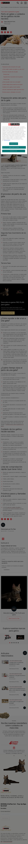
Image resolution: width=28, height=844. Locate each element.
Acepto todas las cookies (14, 147)
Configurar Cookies (13, 143)
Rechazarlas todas (13, 150)
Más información (7, 140)
